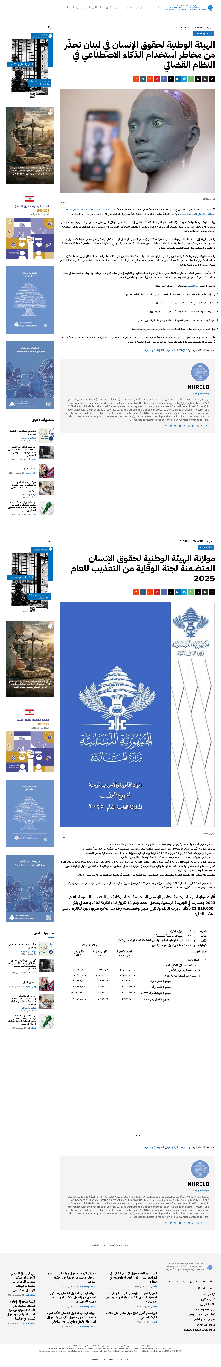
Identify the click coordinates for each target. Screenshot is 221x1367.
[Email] (198, 79)
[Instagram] (198, 426)
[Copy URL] (212, 79)
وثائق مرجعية (31, 473)
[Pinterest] (157, 79)
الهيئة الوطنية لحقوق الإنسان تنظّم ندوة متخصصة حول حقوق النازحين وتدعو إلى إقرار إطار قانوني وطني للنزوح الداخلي (71, 1317)
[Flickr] (202, 426)
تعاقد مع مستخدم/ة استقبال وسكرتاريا (22, 432)
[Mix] (136, 79)
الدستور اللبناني (29, 468)
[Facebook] (164, 79)
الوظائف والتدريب (28, 438)
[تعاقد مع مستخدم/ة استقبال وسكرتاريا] (46, 435)
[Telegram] (184, 79)
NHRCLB (198, 387)
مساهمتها (193, 286)
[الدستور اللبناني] (46, 471)
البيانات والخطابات (28, 494)
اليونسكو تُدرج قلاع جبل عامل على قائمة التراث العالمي (131, 1315)
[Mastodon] (171, 426)
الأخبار (154, 1286)
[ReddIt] (150, 79)
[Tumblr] (143, 79)
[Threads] (166, 426)
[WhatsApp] (191, 79)
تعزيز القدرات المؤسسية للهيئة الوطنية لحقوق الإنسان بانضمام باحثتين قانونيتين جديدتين (131, 1297)
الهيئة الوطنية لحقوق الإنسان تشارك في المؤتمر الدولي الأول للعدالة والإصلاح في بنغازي (133, 1277)
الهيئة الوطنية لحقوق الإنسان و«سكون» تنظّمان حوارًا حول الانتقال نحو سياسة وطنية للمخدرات (72, 1297)
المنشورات (32, 459)
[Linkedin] (178, 79)
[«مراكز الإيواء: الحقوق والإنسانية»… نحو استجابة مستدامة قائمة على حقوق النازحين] (46, 488)
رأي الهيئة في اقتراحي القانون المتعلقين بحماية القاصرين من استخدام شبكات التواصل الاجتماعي (22, 451)
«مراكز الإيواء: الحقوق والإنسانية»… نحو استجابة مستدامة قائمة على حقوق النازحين (23, 486)
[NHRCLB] (200, 372)
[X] (171, 79)
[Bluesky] (175, 426)
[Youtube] (180, 426)
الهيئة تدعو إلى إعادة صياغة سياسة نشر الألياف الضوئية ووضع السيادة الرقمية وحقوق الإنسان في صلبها (22, 506)
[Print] (205, 79)
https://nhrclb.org (200, 393)
